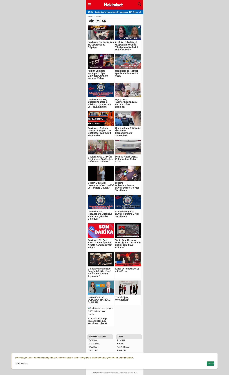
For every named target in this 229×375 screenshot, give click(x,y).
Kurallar (121, 350)
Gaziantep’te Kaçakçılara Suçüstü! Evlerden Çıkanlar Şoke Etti (100, 215)
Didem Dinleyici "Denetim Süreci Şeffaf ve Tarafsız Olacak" (101, 185)
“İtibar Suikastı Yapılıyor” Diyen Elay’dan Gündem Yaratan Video (98, 74)
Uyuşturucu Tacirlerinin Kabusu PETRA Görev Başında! (126, 103)
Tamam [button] (210, 363)
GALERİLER (93, 347)
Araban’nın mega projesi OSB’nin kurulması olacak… (99, 321)
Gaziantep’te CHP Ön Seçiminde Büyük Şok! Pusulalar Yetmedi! (101, 159)
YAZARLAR (93, 340)
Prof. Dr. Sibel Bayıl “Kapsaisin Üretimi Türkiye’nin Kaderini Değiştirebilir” (126, 46)
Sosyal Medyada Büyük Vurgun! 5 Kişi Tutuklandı (127, 214)
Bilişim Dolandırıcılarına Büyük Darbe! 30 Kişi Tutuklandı (127, 186)
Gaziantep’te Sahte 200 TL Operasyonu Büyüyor (101, 44)
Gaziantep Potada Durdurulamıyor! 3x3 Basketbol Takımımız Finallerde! (99, 132)
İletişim (121, 340)
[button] (89, 4)
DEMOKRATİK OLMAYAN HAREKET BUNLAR (100, 299)
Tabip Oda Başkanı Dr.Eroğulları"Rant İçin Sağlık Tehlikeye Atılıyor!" (128, 244)
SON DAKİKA (93, 344)
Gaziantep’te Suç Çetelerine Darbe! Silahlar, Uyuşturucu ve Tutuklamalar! (99, 103)
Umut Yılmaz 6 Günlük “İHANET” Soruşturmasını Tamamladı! (127, 132)
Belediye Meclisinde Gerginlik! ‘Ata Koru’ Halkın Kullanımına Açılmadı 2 (99, 272)
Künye (120, 344)
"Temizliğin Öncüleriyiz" (122, 298)
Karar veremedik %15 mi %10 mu (127, 270)
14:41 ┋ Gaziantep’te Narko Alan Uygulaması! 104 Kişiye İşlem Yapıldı (119, 12)
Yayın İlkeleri (124, 347)
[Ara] (139, 4)
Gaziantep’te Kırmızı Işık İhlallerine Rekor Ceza (126, 73)
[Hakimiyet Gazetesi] (113, 4)
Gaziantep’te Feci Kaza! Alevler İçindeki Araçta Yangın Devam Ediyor (100, 244)
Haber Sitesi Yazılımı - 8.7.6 (128, 372)
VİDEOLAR (92, 350)
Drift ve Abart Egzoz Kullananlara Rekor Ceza (126, 159)
